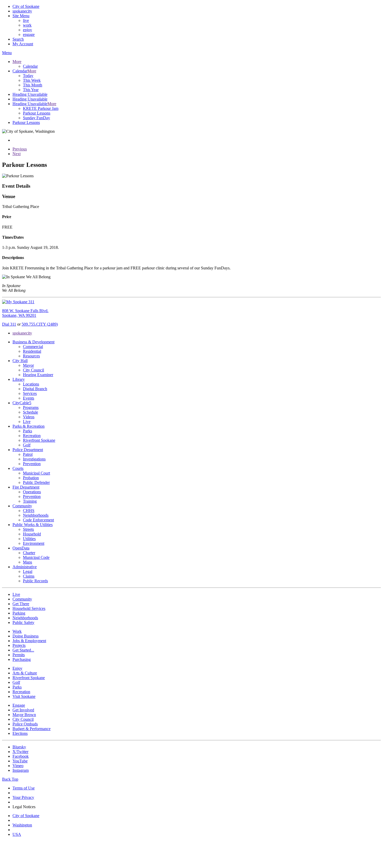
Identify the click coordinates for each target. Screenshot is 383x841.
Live (26, 421)
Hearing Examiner (38, 374)
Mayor (28, 365)
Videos (28, 417)
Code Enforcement (38, 520)
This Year (31, 89)
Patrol (28, 454)
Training (30, 501)
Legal (27, 571)
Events (28, 398)
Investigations (34, 459)
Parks (27, 431)
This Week (32, 80)
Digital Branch (35, 389)
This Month (32, 85)
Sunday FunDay (36, 118)
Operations (32, 492)
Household (32, 534)
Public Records (35, 581)
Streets (28, 529)
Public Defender (36, 482)
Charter (29, 553)
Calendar (30, 66)
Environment (33, 543)
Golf (26, 445)
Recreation (32, 435)
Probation (31, 478)
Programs (31, 407)
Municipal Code (36, 557)
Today (28, 75)
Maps (27, 562)
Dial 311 (9, 324)
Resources (31, 356)
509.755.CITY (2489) (40, 324)
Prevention (32, 463)
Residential (32, 351)
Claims (28, 576)
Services (30, 393)
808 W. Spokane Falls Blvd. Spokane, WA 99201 (25, 313)
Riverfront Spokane (39, 440)
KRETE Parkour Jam (40, 108)
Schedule (30, 412)
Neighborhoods (35, 515)
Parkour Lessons (36, 113)
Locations (31, 384)
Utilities (29, 538)
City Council (33, 370)
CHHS (28, 510)
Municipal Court (36, 473)
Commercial (33, 346)
